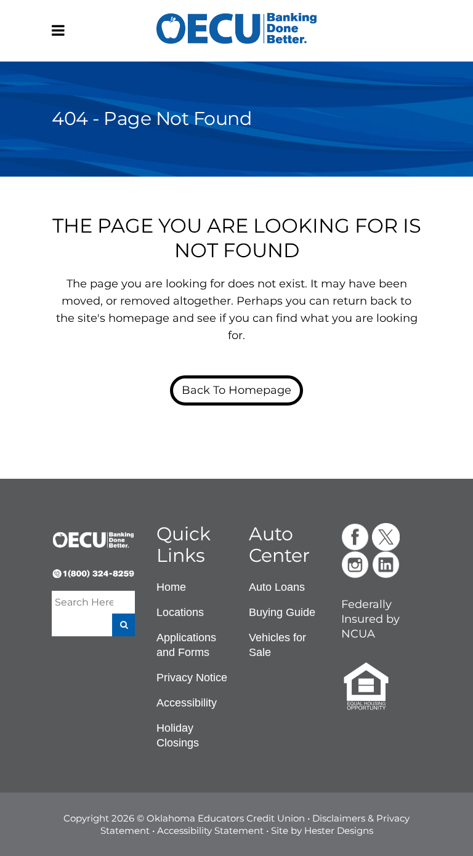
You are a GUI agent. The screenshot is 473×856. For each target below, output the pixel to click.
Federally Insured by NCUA (370, 619)
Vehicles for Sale (277, 644)
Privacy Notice (191, 677)
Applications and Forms (186, 644)
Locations (180, 612)
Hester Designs (338, 830)
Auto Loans (277, 587)
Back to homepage (236, 390)
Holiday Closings (177, 735)
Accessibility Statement (210, 830)
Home (171, 587)
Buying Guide (282, 612)
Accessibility (186, 703)
